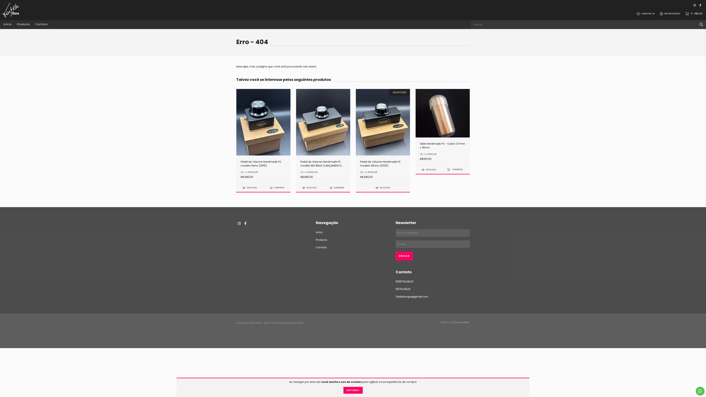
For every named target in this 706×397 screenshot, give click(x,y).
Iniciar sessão (672, 13)
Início (8, 24)
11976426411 (403, 289)
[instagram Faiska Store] (694, 5)
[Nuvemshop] (455, 323)
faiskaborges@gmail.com (412, 296)
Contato (41, 24)
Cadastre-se (648, 13)
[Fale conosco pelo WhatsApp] (700, 391)
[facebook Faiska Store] (700, 5)
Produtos (23, 24)
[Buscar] (701, 24)
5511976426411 (404, 281)
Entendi (353, 390)
